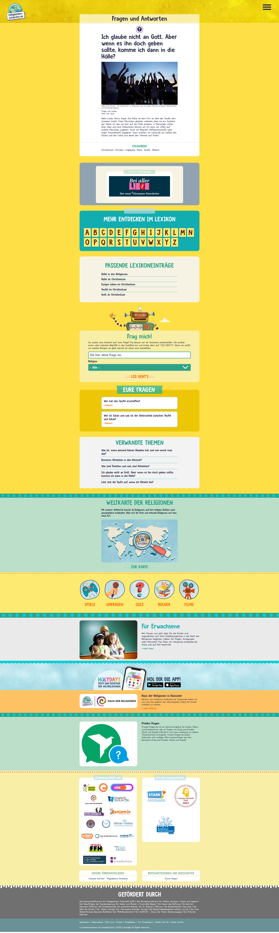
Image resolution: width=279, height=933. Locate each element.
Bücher (164, 604)
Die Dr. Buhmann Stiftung (150, 906)
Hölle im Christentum (113, 279)
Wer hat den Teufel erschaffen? (122, 401)
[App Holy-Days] (139, 676)
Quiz (140, 604)
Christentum (139, 29)
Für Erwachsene (145, 922)
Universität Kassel (147, 904)
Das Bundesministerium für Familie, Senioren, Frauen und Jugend (167, 901)
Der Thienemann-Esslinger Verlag (131, 909)
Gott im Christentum (113, 294)
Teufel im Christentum (114, 289)
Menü (267, 7)
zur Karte (139, 567)
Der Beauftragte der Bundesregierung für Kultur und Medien (108, 904)
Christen (119, 149)
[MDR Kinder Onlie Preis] (165, 825)
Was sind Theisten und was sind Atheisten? (125, 466)
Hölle (139, 149)
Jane (112, 113)
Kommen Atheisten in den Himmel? (121, 460)
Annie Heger (171, 878)
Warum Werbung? (139, 171)
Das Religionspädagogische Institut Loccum (168, 909)
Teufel (147, 149)
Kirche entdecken (152, 723)
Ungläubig (130, 149)
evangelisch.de (108, 927)
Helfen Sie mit (161, 922)
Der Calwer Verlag (105, 909)
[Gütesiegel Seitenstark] (156, 796)
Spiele (90, 604)
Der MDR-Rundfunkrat (123, 912)
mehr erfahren (150, 708)
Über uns (109, 922)
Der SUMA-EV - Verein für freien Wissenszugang (158, 912)
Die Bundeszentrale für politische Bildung (118, 906)
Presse (119, 922)
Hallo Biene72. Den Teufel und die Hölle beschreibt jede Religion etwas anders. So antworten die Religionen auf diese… (108, 405)
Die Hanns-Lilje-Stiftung (169, 904)
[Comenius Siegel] (186, 796)
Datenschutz (97, 922)
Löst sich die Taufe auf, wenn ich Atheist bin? (127, 482)
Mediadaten (130, 922)
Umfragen (114, 604)
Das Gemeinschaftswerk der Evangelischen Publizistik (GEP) (107, 901)
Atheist (155, 149)
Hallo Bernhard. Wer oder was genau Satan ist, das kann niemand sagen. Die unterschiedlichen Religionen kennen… (108, 423)
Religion (92, 361)
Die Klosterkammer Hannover (178, 906)
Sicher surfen (177, 922)
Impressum (84, 922)
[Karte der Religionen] (139, 540)
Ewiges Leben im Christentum (118, 284)
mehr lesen (148, 648)
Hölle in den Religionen (114, 274)
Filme (189, 604)
